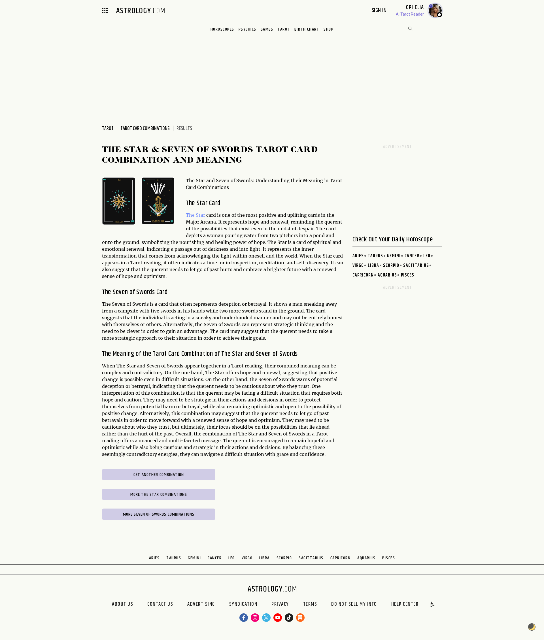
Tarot (283, 29)
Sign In (380, 10)
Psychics (247, 29)
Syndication (243, 604)
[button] (432, 604)
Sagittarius (416, 265)
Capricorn (363, 275)
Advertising (201, 604)
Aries (358, 256)
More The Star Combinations (158, 494)
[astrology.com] (140, 10)
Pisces (407, 275)
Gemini (394, 256)
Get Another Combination (158, 474)
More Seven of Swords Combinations (158, 514)
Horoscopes (222, 29)
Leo (426, 256)
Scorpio (391, 265)
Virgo (358, 265)
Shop (328, 29)
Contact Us (160, 604)
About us (122, 604)
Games (267, 29)
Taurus (375, 256)
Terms (310, 604)
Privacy (280, 604)
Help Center (405, 604)
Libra (373, 265)
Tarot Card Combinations (145, 129)
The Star (195, 215)
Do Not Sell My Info (354, 604)
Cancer (412, 256)
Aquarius (387, 275)
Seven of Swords (134, 292)
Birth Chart (307, 29)
